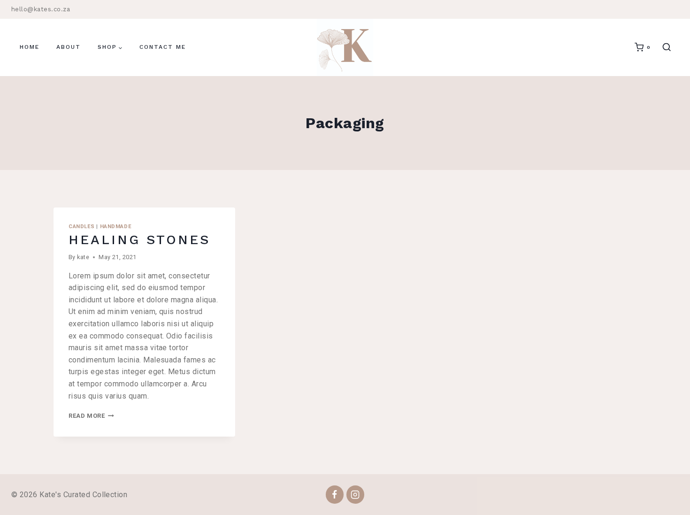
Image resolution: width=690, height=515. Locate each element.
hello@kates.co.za (40, 9)
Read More (91, 415)
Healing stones (139, 239)
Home (29, 47)
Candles (82, 226)
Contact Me (162, 47)
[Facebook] (335, 494)
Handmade (115, 226)
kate (83, 257)
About (68, 47)
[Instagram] (355, 494)
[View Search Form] (666, 47)
